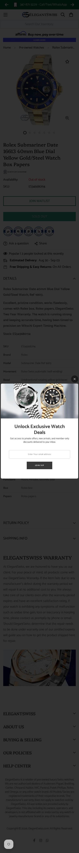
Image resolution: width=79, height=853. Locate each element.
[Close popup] (74, 379)
